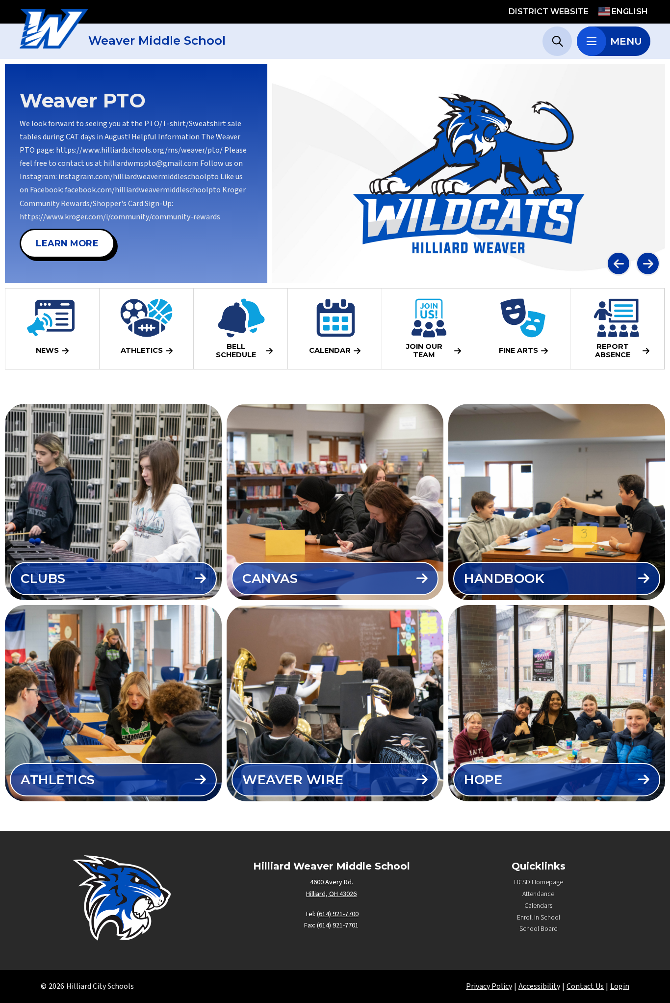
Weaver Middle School (157, 40)
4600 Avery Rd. (331, 882)
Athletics (58, 780)
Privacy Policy (489, 986)
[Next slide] (648, 263)
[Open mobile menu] (591, 41)
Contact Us (585, 986)
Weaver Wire (293, 780)
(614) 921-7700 (338, 914)
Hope (483, 780)
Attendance (538, 894)
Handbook (504, 578)
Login (619, 986)
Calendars (538, 906)
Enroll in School (538, 918)
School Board (538, 929)
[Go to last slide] (618, 263)
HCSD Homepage (538, 882)
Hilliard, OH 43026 (331, 894)
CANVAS (270, 578)
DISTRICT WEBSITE (549, 11)
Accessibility (539, 986)
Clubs (43, 578)
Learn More (67, 243)
